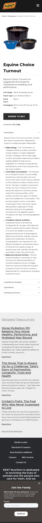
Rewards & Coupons (21, 447)
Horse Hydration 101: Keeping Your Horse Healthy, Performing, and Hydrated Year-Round (19, 332)
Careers (12, 457)
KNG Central (27, 457)
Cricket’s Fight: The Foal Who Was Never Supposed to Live (20, 404)
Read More (6, 357)
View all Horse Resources (12, 431)
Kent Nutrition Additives (21, 452)
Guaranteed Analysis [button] (13, 282)
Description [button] (9, 133)
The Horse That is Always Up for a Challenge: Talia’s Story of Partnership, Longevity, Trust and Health (20, 369)
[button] (16, 116)
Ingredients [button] (9, 287)
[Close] (39, 483)
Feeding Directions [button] (12, 293)
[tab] (21, 132)
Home (4, 16)
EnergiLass (12, 16)
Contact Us (21, 462)
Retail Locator (21, 442)
